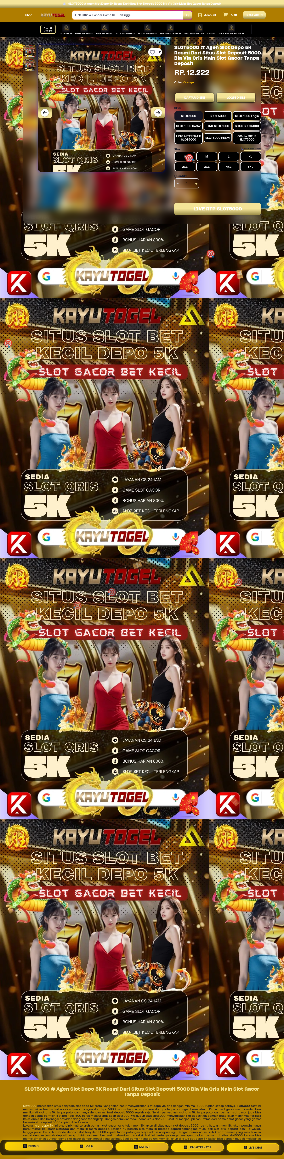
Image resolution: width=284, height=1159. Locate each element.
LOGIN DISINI (236, 97)
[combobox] (128, 15)
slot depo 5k (44, 1125)
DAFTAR (144, 1146)
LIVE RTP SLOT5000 (217, 209)
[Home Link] (52, 15)
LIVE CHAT (255, 1146)
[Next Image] (158, 112)
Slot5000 (29, 1105)
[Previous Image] (45, 112)
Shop (28, 15)
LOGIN (89, 1147)
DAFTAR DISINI (194, 97)
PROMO (33, 1147)
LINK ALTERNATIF (200, 1146)
